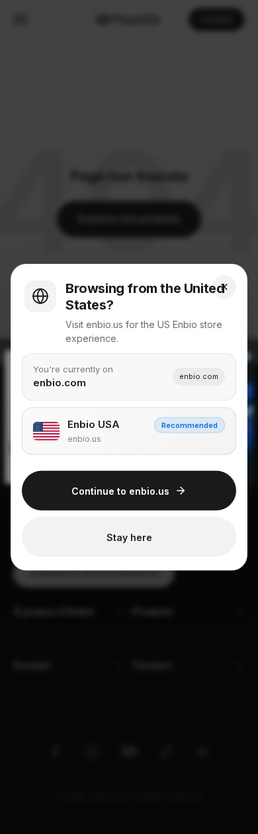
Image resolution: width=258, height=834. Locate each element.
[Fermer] (224, 286)
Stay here (129, 536)
